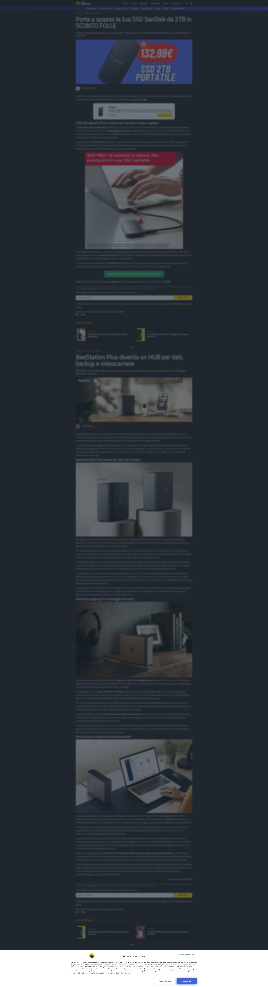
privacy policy (100, 973)
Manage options (165, 981)
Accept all (187, 981)
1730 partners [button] (84, 963)
